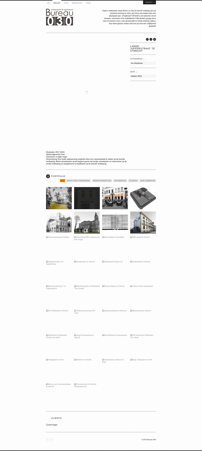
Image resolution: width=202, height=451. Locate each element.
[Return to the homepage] (74, 17)
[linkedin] (52, 439)
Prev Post (147, 39)
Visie (66, 3)
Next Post (151, 39)
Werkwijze (77, 3)
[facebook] (48, 439)
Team (88, 3)
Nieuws (56, 3)
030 (48, 3)
